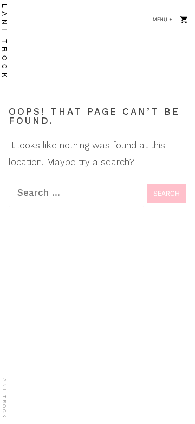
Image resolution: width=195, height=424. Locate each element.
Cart (184, 19)
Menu (166, 19)
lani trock (4, 396)
